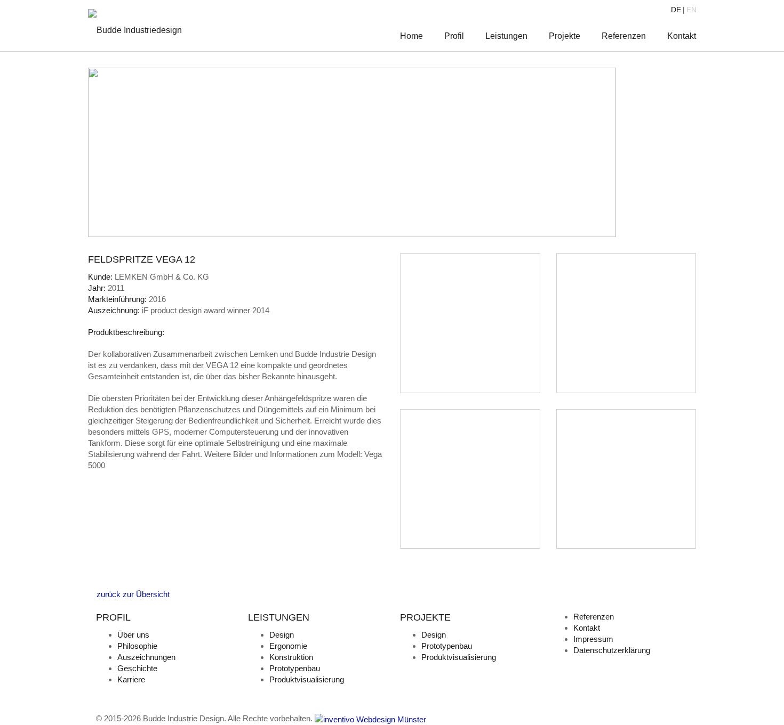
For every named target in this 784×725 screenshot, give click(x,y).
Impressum (593, 638)
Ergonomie (288, 645)
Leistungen (506, 35)
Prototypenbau (294, 668)
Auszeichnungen (146, 657)
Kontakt (681, 35)
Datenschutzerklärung (611, 650)
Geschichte (137, 668)
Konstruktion (291, 657)
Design (281, 634)
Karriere (131, 679)
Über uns (133, 634)
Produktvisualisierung (306, 679)
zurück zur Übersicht (132, 594)
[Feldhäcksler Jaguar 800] (91, 583)
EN (691, 9)
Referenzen (624, 35)
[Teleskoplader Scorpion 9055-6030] (100, 583)
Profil (454, 35)
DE (676, 9)
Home (411, 35)
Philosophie (137, 645)
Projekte (564, 35)
